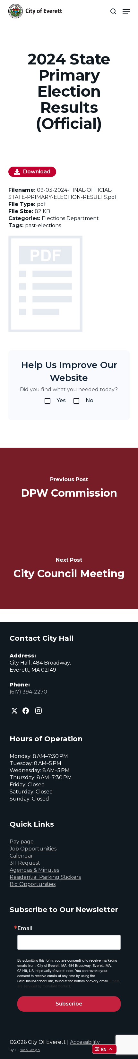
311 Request (25, 863)
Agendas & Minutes (34, 870)
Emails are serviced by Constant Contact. (68, 983)
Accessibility (85, 1042)
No (89, 400)
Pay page (22, 842)
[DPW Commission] (69, 488)
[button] (126, 11)
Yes (61, 400)
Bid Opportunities (33, 884)
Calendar (21, 856)
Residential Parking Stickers (45, 877)
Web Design (30, 1050)
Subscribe (69, 1004)
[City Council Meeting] (69, 568)
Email (24, 928)
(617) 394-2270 (28, 692)
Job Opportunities (33, 849)
